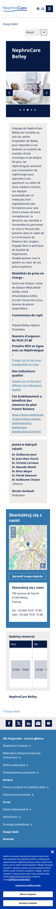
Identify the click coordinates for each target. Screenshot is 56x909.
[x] (18, 723)
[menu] (49, 8)
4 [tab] (31, 110)
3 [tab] (28, 110)
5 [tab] (35, 110)
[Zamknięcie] (52, 852)
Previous (9, 92)
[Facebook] (9, 723)
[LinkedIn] (28, 723)
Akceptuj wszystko (28, 903)
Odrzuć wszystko (28, 894)
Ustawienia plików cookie (28, 885)
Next (46, 92)
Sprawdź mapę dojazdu (27, 576)
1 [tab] (20, 110)
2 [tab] (24, 110)
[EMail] (38, 723)
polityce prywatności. (19, 879)
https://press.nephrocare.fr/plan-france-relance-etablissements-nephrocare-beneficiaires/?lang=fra (28, 423)
